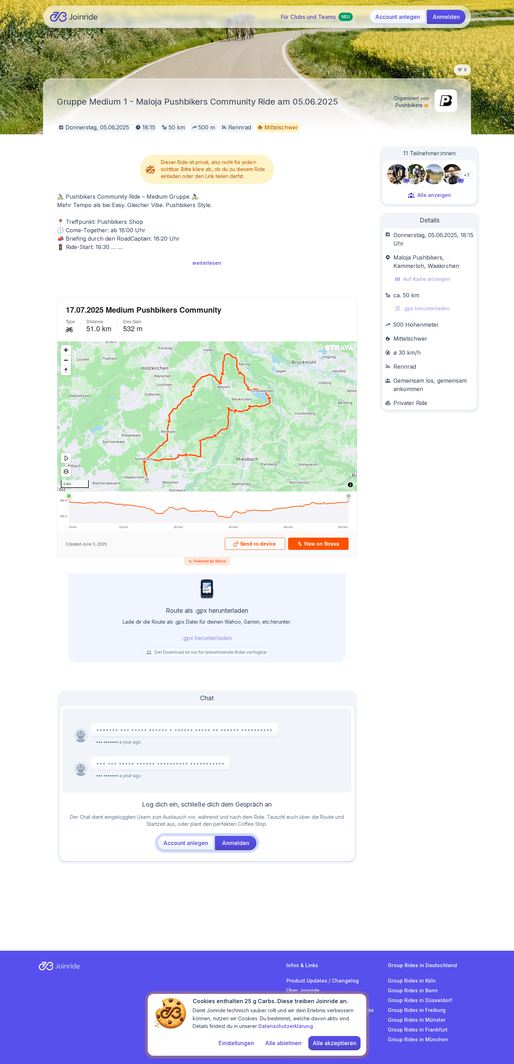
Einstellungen (236, 1043)
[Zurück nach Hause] (74, 17)
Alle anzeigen (434, 195)
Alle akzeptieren (334, 1043)
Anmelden (446, 16)
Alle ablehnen (283, 1043)
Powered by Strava (210, 561)
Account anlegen (397, 16)
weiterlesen (206, 263)
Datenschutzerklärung (285, 1026)
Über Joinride (303, 990)
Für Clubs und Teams (315, 16)
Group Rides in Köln (412, 981)
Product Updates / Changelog (322, 981)
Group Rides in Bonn (413, 990)
